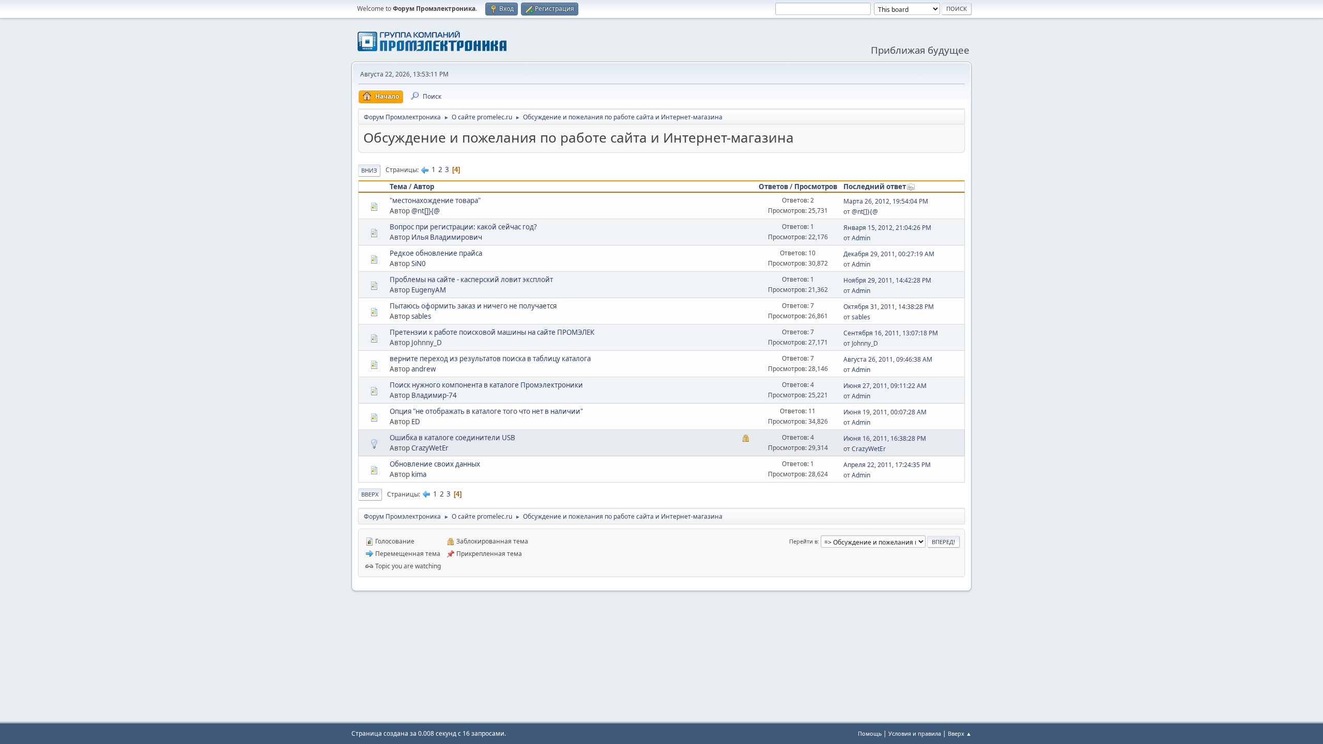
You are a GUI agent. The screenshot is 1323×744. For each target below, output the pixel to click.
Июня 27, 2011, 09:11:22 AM (885, 385)
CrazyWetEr (430, 448)
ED (415, 421)
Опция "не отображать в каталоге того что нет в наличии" (486, 411)
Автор (423, 186)
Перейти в (803, 541)
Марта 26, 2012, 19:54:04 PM (885, 201)
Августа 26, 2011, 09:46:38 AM (887, 359)
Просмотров (815, 186)
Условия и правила (914, 733)
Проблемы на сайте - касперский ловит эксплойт (471, 279)
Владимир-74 (434, 395)
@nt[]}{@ (425, 210)
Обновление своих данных (435, 464)
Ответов (773, 186)
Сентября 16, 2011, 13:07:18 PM (890, 333)
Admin (861, 238)
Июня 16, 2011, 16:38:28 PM (884, 438)
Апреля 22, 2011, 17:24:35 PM (887, 464)
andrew (423, 369)
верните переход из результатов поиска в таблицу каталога (490, 358)
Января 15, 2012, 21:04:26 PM (887, 227)
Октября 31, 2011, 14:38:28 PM (888, 306)
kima (418, 474)
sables (421, 316)
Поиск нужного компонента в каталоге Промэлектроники (486, 385)
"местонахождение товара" (435, 200)
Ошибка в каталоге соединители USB (452, 437)
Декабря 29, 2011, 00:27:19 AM (888, 254)
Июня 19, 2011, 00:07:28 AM (885, 412)
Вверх (370, 494)
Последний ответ (874, 186)
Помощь (870, 733)
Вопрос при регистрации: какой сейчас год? (463, 226)
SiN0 (418, 263)
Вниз (369, 170)
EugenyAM (428, 290)
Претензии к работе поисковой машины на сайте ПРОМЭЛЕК (492, 332)
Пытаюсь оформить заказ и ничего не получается (473, 306)
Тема (398, 186)
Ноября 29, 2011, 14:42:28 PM (887, 280)
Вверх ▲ (960, 733)
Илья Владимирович (446, 237)
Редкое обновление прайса (436, 253)
